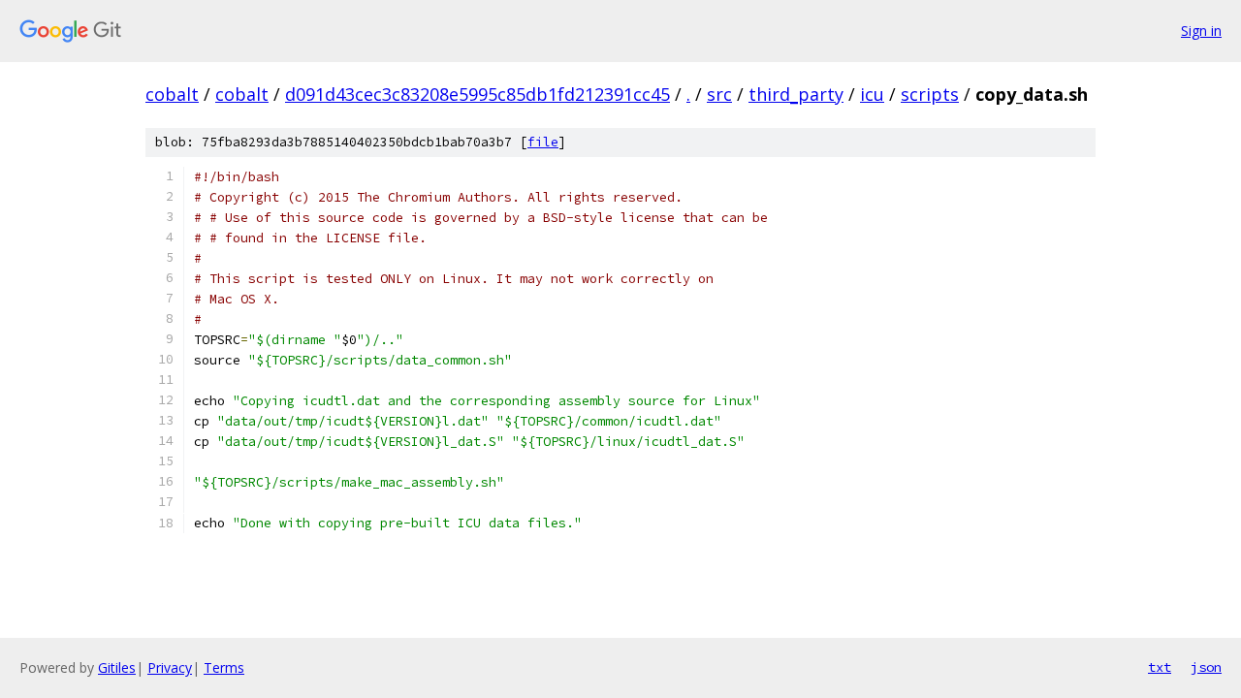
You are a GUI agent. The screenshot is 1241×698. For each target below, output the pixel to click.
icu (872, 94)
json (1206, 667)
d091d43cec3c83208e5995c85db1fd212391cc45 (477, 94)
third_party (795, 94)
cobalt (172, 94)
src (719, 94)
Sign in (1201, 30)
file (542, 142)
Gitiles (117, 667)
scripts (930, 94)
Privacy (169, 667)
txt (1159, 667)
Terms (224, 667)
